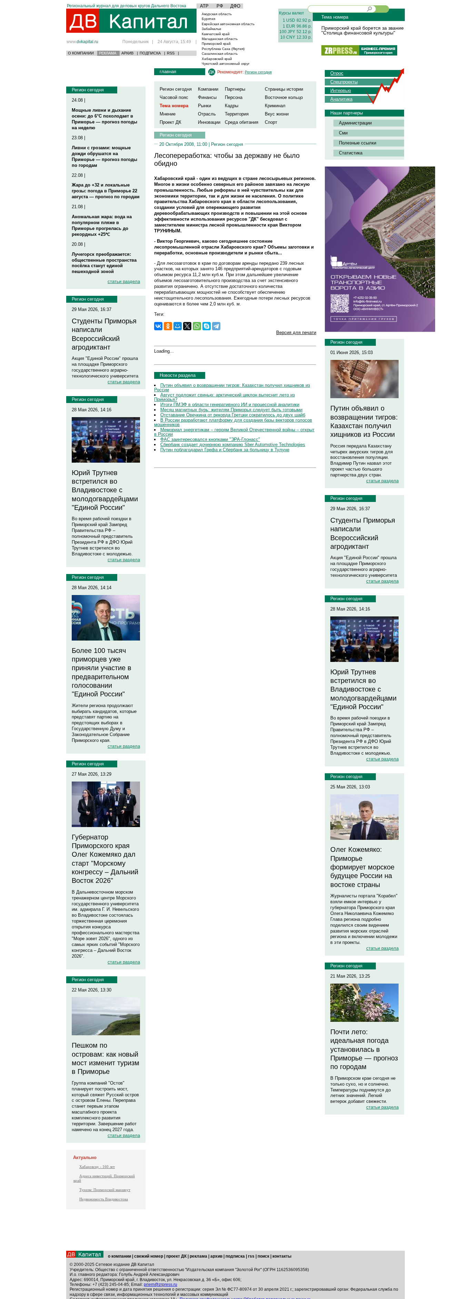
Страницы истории (284, 89)
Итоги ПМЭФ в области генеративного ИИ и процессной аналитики (229, 404)
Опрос (336, 73)
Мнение (168, 114)
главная (168, 71)
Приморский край (216, 44)
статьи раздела (124, 281)
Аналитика (341, 99)
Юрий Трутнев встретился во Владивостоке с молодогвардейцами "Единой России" (105, 490)
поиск (263, 1256)
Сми (343, 132)
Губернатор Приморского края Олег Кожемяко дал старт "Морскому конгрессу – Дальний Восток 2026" (105, 859)
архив (216, 1256)
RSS (170, 53)
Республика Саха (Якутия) (223, 49)
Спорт (271, 122)
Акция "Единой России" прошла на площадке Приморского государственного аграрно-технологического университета (105, 367)
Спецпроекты (344, 81)
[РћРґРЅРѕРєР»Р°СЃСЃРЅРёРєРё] (168, 326)
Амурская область (217, 14)
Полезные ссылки (357, 142)
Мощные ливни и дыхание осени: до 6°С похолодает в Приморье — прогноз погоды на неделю (104, 119)
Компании (208, 89)
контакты (281, 1256)
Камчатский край (216, 34)
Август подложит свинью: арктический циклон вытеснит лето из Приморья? (224, 397)
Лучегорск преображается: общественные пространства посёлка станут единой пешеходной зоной (104, 263)
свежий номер (148, 1256)
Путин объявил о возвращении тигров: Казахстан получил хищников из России (232, 387)
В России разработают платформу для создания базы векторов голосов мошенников (233, 422)
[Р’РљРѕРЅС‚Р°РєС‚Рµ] (158, 326)
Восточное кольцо (284, 97)
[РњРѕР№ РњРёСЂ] (177, 326)
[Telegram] (216, 326)
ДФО (235, 6)
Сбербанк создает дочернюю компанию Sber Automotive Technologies (232, 444)
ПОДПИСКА (150, 53)
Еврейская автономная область (228, 24)
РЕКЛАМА (107, 53)
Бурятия (208, 19)
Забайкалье (211, 29)
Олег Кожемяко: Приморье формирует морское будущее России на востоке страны (362, 867)
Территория (237, 114)
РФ (220, 6)
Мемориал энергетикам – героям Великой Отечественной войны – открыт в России (234, 432)
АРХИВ (127, 53)
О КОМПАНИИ (81, 53)
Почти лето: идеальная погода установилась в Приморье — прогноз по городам (364, 1049)
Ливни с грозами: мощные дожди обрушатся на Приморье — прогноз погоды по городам (104, 156)
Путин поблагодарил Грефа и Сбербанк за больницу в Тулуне (224, 449)
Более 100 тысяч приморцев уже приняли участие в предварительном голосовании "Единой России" (101, 672)
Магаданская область (220, 39)
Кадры (231, 105)
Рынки (204, 105)
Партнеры (235, 89)
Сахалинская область (220, 54)
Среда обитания (241, 122)
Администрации (355, 122)
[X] (187, 326)
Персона (233, 97)
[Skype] (206, 326)
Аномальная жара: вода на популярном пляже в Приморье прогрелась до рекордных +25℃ (102, 225)
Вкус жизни (277, 114)
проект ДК (176, 1256)
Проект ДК (170, 122)
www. (82, 41)
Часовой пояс (174, 97)
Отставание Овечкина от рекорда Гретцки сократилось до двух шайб (232, 414)
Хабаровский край (217, 59)
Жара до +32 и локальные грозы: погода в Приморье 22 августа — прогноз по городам (106, 190)
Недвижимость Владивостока (103, 1199)
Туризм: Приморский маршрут (104, 1190)
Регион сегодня (88, 89)
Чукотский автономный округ (226, 64)
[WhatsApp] (197, 326)
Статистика (350, 152)
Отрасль (207, 114)
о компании (119, 1256)
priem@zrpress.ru (160, 1284)
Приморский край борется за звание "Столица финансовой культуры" (362, 30)
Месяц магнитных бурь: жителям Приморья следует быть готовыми (231, 409)
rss (251, 1256)
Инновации (209, 122)
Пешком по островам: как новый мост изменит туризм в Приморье (105, 1058)
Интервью (340, 90)
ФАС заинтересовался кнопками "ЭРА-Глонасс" (210, 439)
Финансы (207, 97)
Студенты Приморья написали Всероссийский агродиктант (104, 334)
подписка (235, 1256)
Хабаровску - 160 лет (97, 1167)
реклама (198, 1256)
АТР (204, 6)
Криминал (275, 105)
